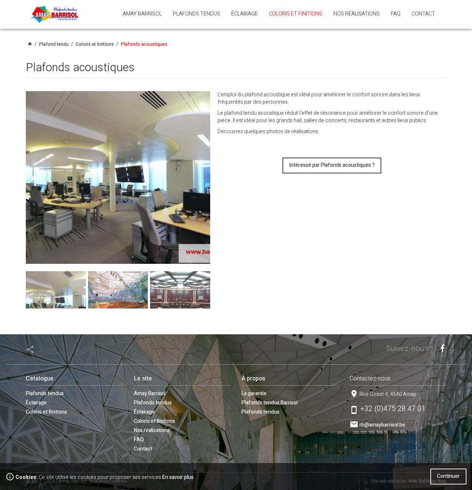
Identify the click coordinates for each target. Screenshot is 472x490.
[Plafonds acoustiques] (118, 177)
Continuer (448, 476)
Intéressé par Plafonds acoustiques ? (332, 165)
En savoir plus (178, 477)
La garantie (254, 393)
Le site (143, 378)
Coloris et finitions (46, 412)
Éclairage (36, 403)
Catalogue (39, 378)
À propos (253, 378)
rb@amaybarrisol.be (382, 425)
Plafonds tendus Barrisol (270, 403)
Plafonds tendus (45, 393)
